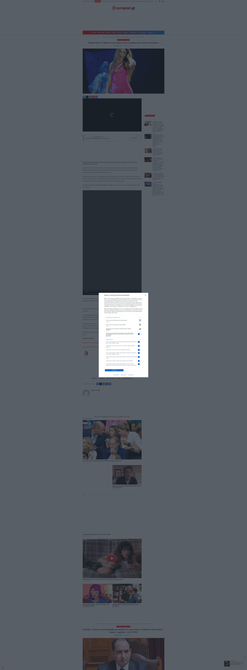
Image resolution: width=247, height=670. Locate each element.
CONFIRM (114, 370)
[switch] (139, 320)
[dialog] (123, 335)
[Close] (146, 295)
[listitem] (123, 317)
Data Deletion (116, 374)
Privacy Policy (131, 374)
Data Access (123, 374)
